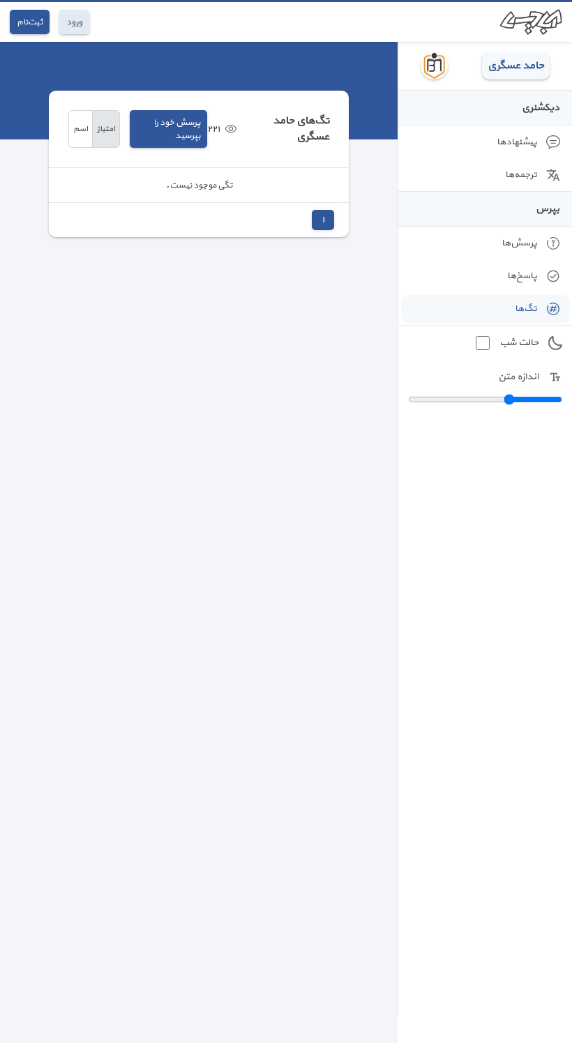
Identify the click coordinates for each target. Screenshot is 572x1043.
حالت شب (519, 342)
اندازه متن (518, 377)
